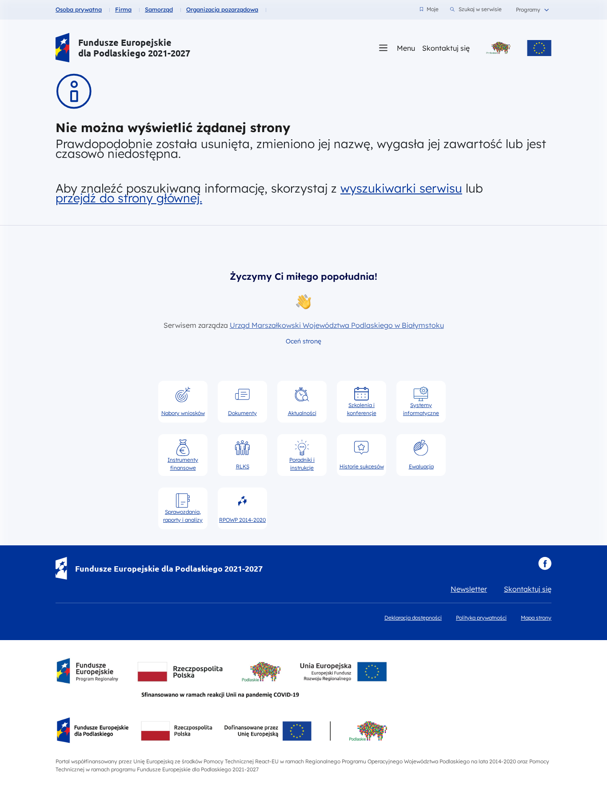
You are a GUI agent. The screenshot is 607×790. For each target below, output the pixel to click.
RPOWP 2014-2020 (242, 519)
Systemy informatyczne (421, 409)
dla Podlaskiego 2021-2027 (134, 53)
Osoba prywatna (79, 9)
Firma (123, 9)
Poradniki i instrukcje (302, 463)
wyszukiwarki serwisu (401, 188)
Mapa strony (536, 617)
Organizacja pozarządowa (222, 9)
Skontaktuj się (446, 47)
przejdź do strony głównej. (129, 198)
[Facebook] (544, 563)
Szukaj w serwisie (480, 9)
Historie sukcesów (361, 466)
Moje (429, 9)
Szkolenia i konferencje (361, 409)
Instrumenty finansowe (183, 463)
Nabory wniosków (183, 413)
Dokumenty (242, 413)
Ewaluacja (421, 466)
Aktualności (302, 413)
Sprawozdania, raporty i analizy (183, 515)
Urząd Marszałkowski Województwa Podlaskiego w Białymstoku (337, 325)
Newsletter (469, 588)
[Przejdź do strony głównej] (62, 48)
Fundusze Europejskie (125, 42)
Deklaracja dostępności (413, 617)
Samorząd (159, 9)
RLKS (242, 466)
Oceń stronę (303, 341)
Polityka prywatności (481, 617)
